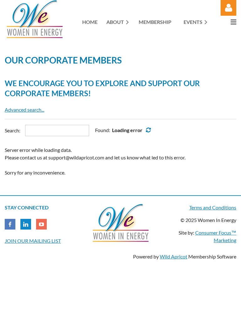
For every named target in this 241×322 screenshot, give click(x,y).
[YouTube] (41, 224)
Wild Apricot (173, 256)
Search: (12, 130)
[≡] (226, 22)
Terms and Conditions (212, 207)
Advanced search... (24, 110)
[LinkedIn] (25, 224)
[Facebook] (10, 224)
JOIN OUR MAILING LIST (33, 241)
